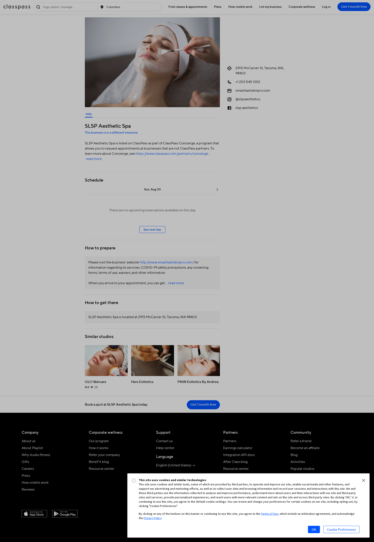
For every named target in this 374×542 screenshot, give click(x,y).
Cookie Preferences (341, 529)
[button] (363, 480)
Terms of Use (269, 514)
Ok (314, 529)
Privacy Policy (153, 518)
